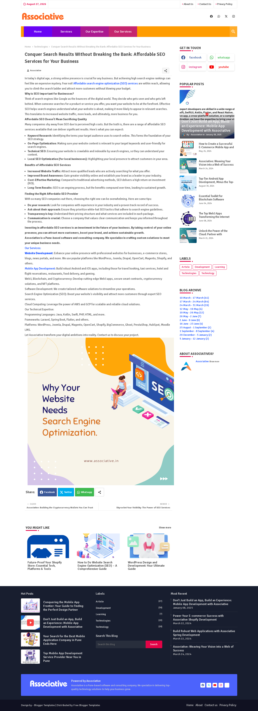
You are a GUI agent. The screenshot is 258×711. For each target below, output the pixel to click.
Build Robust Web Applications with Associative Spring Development (204, 633)
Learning (220, 267)
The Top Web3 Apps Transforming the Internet (214, 215)
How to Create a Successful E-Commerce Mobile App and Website (216, 147)
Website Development (39, 253)
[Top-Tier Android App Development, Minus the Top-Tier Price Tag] (188, 183)
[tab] (38, 31)
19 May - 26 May (192, 312)
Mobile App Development (40, 268)
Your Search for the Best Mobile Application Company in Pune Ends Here (64, 640)
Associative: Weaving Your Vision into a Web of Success (216, 163)
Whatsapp (86, 492)
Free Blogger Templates (86, 705)
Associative (202, 361)
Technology (208, 273)
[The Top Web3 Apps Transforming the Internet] (188, 218)
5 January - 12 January (194, 338)
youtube (224, 67)
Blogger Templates (44, 705)
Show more (165, 527)
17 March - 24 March (194, 301)
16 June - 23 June (191, 323)
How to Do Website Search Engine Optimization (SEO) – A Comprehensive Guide (97, 566)
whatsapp (224, 57)
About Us (188, 4)
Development (202, 267)
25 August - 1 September (195, 327)
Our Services (122, 31)
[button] (233, 31)
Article (186, 267)
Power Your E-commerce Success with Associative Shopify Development (198, 617)
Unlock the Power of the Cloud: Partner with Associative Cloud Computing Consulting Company (216, 236)
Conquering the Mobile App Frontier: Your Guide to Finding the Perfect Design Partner (63, 606)
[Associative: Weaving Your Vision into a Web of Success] (188, 165)
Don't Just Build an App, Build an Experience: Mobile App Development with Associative (63, 623)
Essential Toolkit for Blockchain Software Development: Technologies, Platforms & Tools (216, 201)
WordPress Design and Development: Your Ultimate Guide (146, 566)
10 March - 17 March (194, 297)
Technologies (41, 46)
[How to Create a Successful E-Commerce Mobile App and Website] (188, 148)
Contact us (205, 4)
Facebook (49, 492)
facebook (195, 57)
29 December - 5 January (196, 334)
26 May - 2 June (190, 316)
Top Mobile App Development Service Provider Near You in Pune (62, 657)
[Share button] (99, 492)
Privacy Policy (224, 4)
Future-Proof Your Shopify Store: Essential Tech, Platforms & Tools (45, 566)
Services (66, 31)
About (199, 705)
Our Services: (33, 248)
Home (38, 31)
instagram (195, 67)
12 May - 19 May (191, 309)
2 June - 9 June (190, 320)
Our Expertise (95, 31)
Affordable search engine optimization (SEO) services (105, 83)
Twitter (68, 492)
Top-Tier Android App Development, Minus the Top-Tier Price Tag (216, 182)
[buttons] (211, 16)
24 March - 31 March (194, 305)
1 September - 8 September (197, 331)
